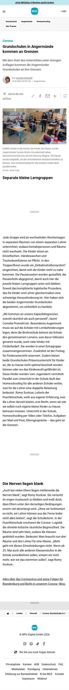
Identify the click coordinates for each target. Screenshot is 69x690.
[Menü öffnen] (4, 11)
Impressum (28, 678)
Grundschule (11, 21)
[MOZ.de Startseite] (34, 11)
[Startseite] (8, 613)
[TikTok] (37, 643)
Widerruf (42, 678)
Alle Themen (11, 26)
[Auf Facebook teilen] (40, 96)
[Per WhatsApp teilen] (55, 96)
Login (63, 11)
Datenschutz (49, 664)
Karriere (27, 664)
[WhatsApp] (31, 643)
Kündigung (34, 669)
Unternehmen (50, 669)
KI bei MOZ (46, 674)
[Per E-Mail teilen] (48, 96)
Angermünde (26, 21)
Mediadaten (18, 669)
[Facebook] (44, 643)
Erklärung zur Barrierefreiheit (21, 674)
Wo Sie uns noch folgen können (37, 652)
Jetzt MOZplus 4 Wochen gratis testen (34, 2)
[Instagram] (24, 643)
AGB (36, 664)
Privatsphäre (13, 664)
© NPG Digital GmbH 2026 (34, 634)
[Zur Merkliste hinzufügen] (64, 96)
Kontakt (59, 674)
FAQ (60, 664)
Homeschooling (43, 21)
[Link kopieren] (32, 96)
